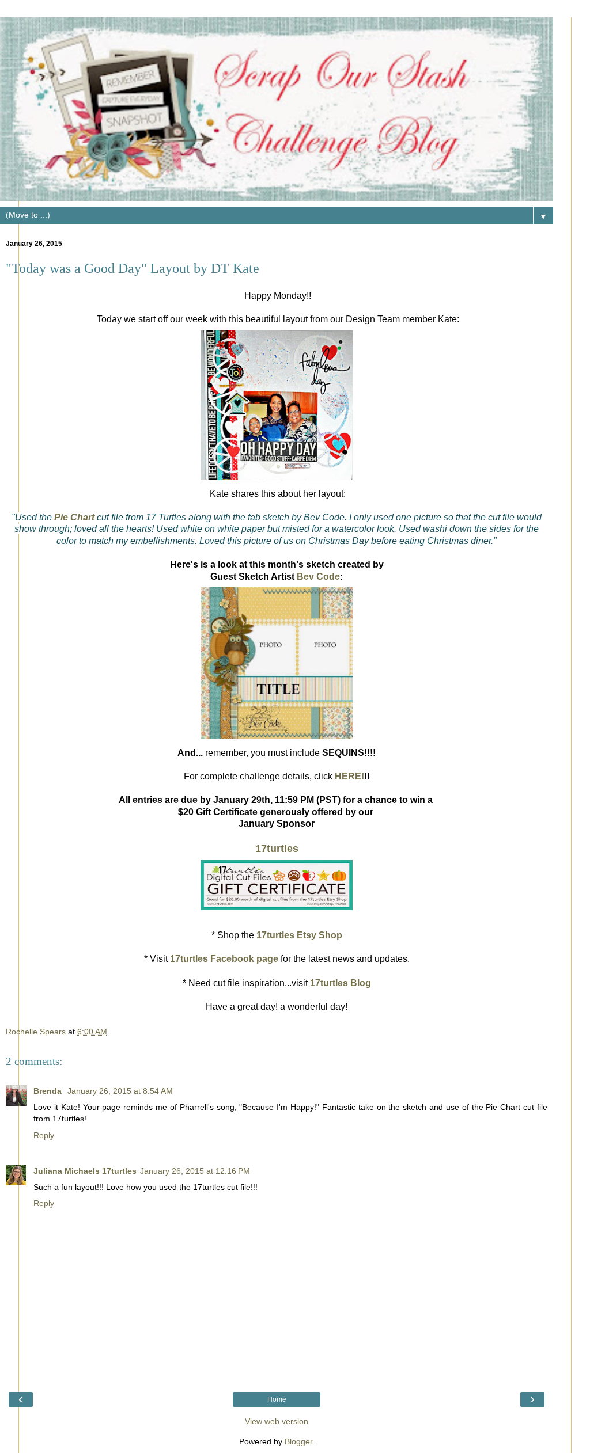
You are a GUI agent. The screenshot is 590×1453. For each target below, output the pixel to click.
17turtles (276, 848)
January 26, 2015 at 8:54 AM (120, 1091)
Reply (43, 1135)
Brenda (48, 1091)
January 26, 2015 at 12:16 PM (195, 1171)
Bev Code (318, 576)
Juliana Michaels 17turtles (85, 1171)
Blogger (298, 1441)
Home (276, 1399)
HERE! (349, 776)
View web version (276, 1421)
